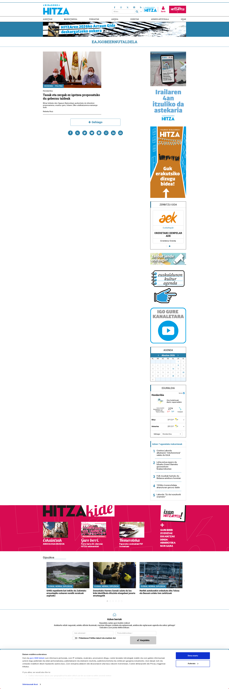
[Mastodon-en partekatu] (84, 133)
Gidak (183, 19)
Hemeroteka (168, 542)
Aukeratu (191, 663)
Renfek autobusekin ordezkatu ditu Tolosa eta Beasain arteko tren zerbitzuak (159, 591)
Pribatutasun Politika (87, 638)
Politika (58, 86)
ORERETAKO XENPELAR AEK (168, 234)
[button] (171, 434)
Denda (164, 539)
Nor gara (166, 546)
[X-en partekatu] (77, 133)
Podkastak (94, 19)
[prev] (158, 355)
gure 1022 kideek (37, 658)
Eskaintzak (167, 536)
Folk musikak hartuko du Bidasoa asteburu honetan (169, 477)
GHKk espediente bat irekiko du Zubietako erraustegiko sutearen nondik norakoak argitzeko (66, 593)
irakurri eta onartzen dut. (97, 638)
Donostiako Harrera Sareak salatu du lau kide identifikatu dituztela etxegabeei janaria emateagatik (114, 593)
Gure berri (166, 530)
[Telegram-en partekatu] (99, 133)
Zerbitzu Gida (168, 204)
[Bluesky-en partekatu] (91, 133)
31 (174, 362)
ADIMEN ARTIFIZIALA (160, 19)
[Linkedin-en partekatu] (113, 133)
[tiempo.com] (184, 393)
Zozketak (134, 19)
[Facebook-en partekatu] (70, 133)
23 (183, 372)
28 (173, 376)
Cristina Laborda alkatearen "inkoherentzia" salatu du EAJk (168, 452)
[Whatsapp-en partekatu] (106, 133)
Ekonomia (48, 86)
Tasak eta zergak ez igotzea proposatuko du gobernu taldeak (71, 96)
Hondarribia (48, 91)
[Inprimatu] (120, 133)
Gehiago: (157, 434)
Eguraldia (168, 388)
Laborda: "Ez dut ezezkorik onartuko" (169, 495)
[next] (178, 355)
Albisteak (47, 19)
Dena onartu (193, 656)
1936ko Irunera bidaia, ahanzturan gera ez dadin (168, 486)
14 (173, 369)
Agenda (114, 19)
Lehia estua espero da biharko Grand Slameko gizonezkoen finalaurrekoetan (167, 465)
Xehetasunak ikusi (30, 684)
